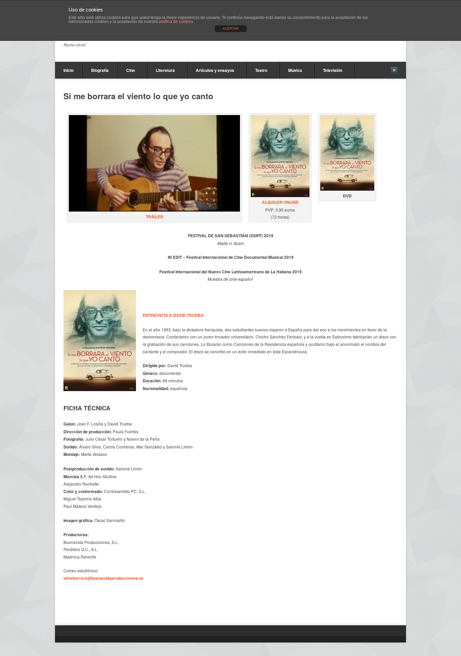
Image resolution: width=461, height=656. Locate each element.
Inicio (68, 70)
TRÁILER (154, 217)
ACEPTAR (231, 28)
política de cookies (176, 21)
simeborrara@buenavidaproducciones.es (103, 578)
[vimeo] (394, 70)
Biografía (100, 70)
